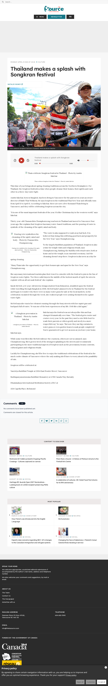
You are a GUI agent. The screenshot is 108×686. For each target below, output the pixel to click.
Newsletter (56, 17)
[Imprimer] (66, 421)
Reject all (80, 682)
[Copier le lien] (61, 421)
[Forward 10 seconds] (28, 160)
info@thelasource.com (10, 628)
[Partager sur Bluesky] (47, 421)
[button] (40, 17)
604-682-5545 (60, 615)
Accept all (101, 682)
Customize (91, 682)
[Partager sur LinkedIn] (56, 421)
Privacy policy (71, 675)
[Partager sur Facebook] (42, 421)
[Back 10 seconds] (15, 160)
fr (70, 17)
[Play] (21, 160)
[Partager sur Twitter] (51, 421)
